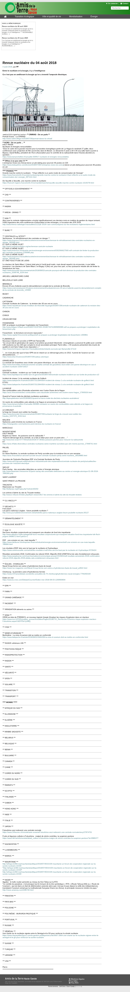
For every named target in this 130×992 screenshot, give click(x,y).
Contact (125, 3)
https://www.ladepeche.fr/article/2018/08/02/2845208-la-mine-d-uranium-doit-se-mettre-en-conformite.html (45, 637)
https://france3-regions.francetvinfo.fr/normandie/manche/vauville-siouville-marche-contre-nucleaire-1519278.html (48, 183)
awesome (78, 986)
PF (17, 67)
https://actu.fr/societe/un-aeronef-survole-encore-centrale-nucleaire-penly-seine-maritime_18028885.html (45, 455)
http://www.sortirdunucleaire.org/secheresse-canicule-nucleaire (28, 246)
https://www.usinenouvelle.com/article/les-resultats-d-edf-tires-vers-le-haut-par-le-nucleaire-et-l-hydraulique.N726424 (49, 550)
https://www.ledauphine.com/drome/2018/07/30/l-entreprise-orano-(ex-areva (33, 165)
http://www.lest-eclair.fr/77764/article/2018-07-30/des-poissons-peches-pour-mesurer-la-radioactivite (43, 440)
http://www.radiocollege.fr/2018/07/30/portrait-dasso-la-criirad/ (27, 139)
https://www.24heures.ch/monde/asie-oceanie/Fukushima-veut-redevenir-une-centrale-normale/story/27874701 (47, 832)
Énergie (94, 16)
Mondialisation (75, 16)
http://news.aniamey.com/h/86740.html (18, 890)
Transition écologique (24, 16)
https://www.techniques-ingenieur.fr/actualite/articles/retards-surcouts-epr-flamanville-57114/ (39, 349)
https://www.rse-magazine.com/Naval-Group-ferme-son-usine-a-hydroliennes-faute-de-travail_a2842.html (45, 568)
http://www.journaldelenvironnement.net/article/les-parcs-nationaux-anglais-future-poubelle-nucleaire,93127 (46, 513)
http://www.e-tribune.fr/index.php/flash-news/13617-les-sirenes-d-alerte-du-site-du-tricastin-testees (42, 495)
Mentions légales (77, 979)
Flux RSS (74, 983)
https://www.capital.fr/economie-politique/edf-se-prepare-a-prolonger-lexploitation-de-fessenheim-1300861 (45, 335)
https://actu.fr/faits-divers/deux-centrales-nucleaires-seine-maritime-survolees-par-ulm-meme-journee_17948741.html (50, 444)
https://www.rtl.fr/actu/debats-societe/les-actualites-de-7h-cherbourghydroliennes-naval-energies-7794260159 (47, 574)
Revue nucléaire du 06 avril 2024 (14, 26)
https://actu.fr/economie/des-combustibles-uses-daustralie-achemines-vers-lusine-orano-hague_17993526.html (47, 392)
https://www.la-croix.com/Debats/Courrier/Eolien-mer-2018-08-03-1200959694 (34, 580)
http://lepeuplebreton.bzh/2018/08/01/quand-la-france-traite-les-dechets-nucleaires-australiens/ (41, 398)
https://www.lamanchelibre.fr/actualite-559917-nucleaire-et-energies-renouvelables (36, 157)
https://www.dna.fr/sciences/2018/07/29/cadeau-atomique (26, 357)
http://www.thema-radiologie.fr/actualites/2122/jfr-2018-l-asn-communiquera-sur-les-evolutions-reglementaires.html (49, 224)
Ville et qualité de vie (51, 16)
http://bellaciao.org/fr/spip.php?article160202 (20, 489)
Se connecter (113, 3)
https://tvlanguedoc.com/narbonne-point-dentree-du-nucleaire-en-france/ (32, 424)
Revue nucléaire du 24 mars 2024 (15, 38)
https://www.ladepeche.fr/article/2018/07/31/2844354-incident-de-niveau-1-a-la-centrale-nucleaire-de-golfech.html (48, 380)
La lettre (74, 981)
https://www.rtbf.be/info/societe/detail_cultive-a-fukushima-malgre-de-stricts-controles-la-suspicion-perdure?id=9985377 (50, 838)
